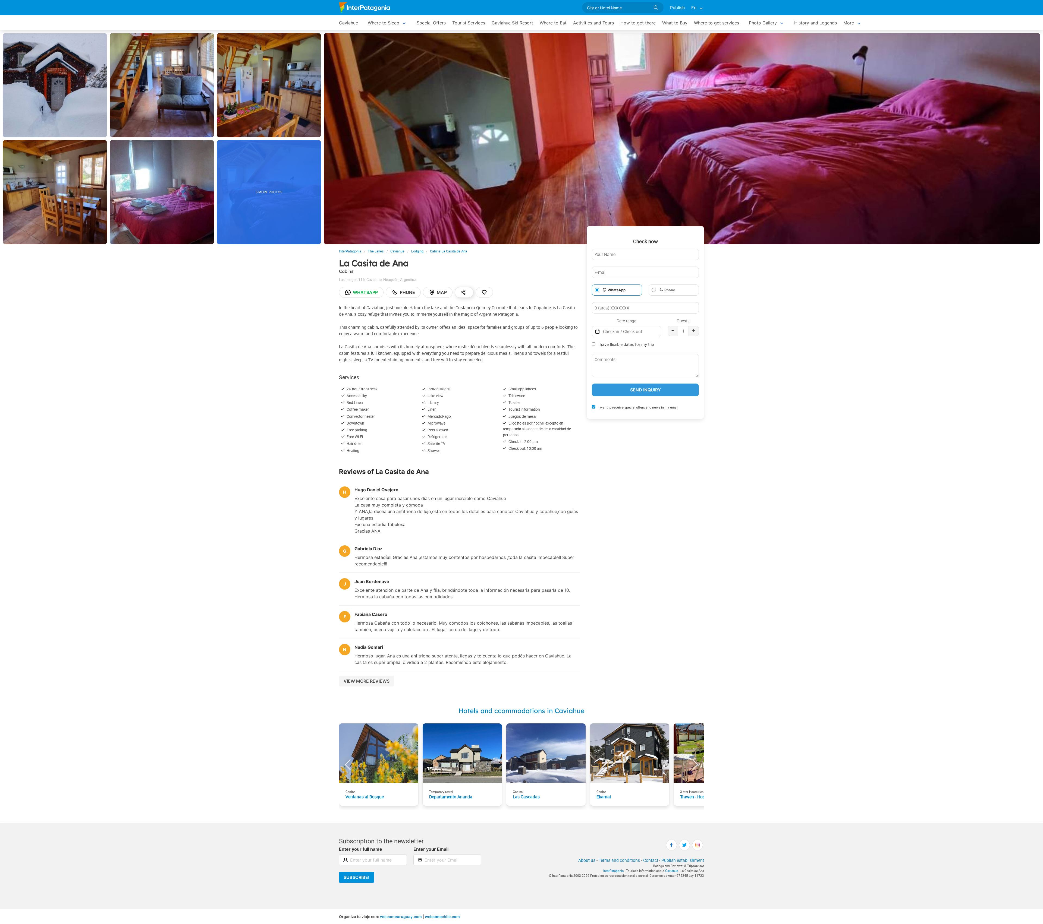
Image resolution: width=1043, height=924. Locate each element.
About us (586, 860)
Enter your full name (360, 849)
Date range (626, 320)
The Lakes (376, 251)
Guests (683, 320)
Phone (407, 292)
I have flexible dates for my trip (626, 344)
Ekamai (603, 797)
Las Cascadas (526, 797)
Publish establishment (682, 860)
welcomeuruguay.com (401, 916)
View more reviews (366, 681)
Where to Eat (553, 23)
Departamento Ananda (450, 797)
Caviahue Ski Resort (512, 23)
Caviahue (348, 23)
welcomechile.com (442, 916)
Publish (677, 7)
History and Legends (815, 23)
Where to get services (716, 23)
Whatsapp (365, 292)
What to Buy (674, 23)
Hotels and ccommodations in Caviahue (521, 711)
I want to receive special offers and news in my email (638, 407)
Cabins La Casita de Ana (448, 251)
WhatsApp (617, 290)
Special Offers (431, 23)
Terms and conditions (619, 860)
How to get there (638, 23)
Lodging (417, 251)
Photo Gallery (763, 23)
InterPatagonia (350, 251)
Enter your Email (430, 849)
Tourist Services (468, 23)
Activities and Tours (593, 23)
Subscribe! (356, 877)
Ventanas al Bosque (364, 797)
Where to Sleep (383, 23)
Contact (650, 860)
